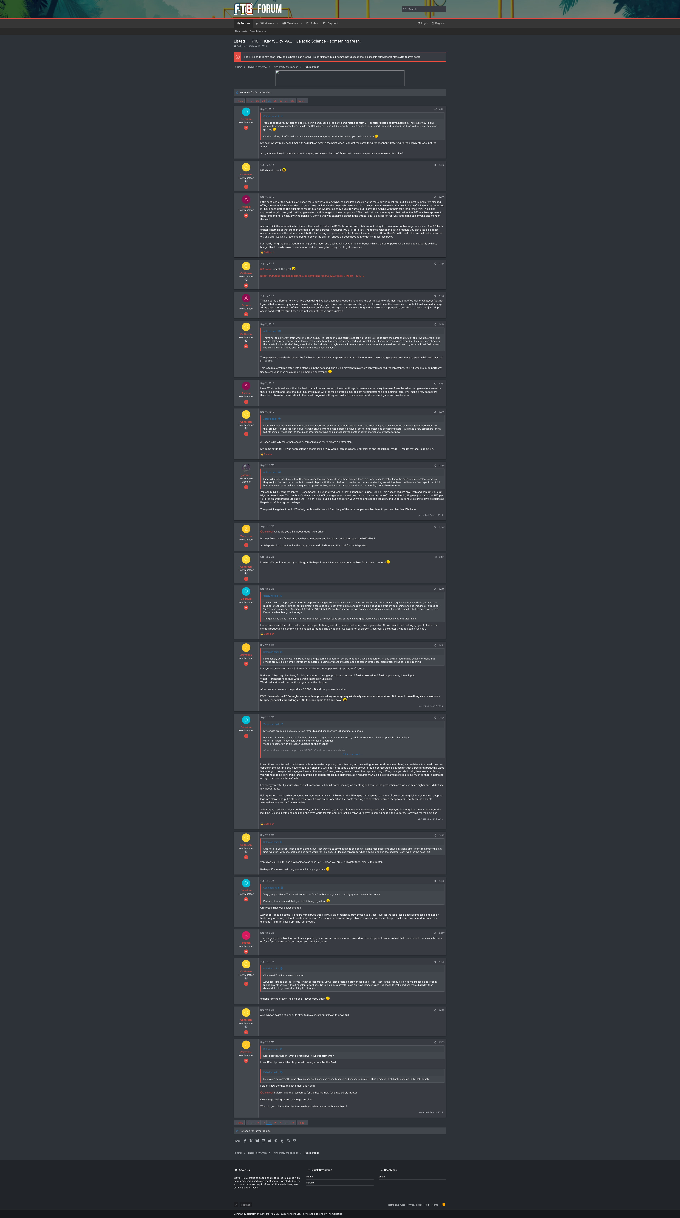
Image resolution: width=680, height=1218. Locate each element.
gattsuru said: (271, 595)
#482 (441, 164)
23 (257, 100)
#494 (441, 717)
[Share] (435, 109)
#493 (441, 645)
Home (309, 1176)
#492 (441, 589)
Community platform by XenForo (267, 1213)
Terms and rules (396, 1204)
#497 (441, 933)
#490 (441, 526)
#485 (441, 295)
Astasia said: (270, 331)
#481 (441, 109)
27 (281, 100)
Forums (310, 1182)
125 (292, 100)
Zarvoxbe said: (271, 724)
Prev (240, 101)
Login (382, 1176)
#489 (441, 465)
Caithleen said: (271, 116)
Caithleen (242, 46)
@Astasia (265, 268)
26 (275, 100)
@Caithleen (266, 531)
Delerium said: (271, 651)
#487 (441, 383)
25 (269, 100)
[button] (277, 23)
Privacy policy (414, 1204)
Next (301, 101)
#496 (441, 880)
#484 (441, 263)
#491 (441, 557)
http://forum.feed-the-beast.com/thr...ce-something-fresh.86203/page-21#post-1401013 (312, 275)
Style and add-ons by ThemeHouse (322, 1213)
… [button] (252, 100)
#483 (441, 197)
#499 (441, 1010)
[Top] (440, 1204)
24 (263, 100)
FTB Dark (246, 1204)
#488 (441, 412)
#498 (441, 961)
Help (427, 1204)
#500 (441, 1042)
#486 (441, 324)
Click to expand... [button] (352, 754)
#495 (441, 835)
